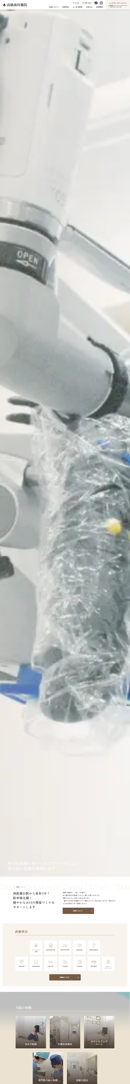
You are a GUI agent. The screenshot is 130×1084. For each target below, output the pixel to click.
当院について (54, 7)
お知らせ (89, 7)
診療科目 (65, 7)
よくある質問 (77, 7)
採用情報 (99, 7)
